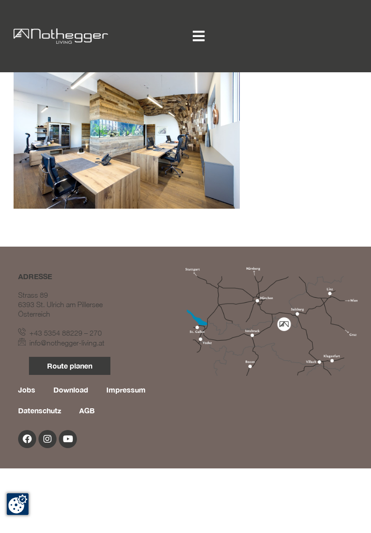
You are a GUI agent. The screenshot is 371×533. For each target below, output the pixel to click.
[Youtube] (68, 439)
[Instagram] (47, 439)
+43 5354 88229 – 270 (64, 333)
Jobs (26, 389)
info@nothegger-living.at (65, 343)
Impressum (126, 389)
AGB (87, 410)
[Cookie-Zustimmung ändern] (18, 504)
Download (70, 389)
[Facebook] (27, 439)
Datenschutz (39, 410)
